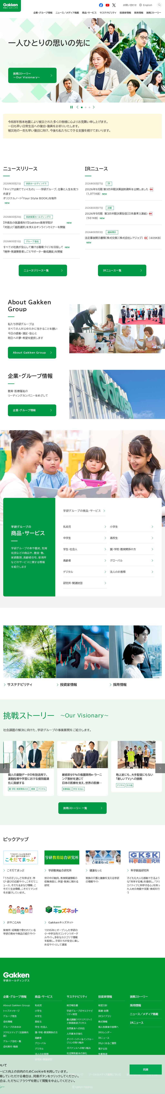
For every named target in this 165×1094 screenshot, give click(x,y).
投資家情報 (68, 684)
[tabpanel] (82, 60)
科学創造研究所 (140, 870)
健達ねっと (96, 870)
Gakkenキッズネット (60, 922)
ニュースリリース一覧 (36, 270)
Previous (77, 107)
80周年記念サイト (25, 81)
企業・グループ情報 (24, 410)
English (147, 5)
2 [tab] (86, 107)
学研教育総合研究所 (60, 870)
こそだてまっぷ (15, 870)
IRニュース (136, 1022)
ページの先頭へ (158, 946)
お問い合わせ (130, 5)
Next (94, 107)
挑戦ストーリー (153, 13)
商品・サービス (89, 13)
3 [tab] (90, 107)
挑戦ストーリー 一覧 (75, 808)
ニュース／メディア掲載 (67, 13)
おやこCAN (14, 922)
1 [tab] (82, 107)
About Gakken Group (29, 352)
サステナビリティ (19, 684)
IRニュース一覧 (112, 270)
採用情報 (120, 684)
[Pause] (72, 107)
